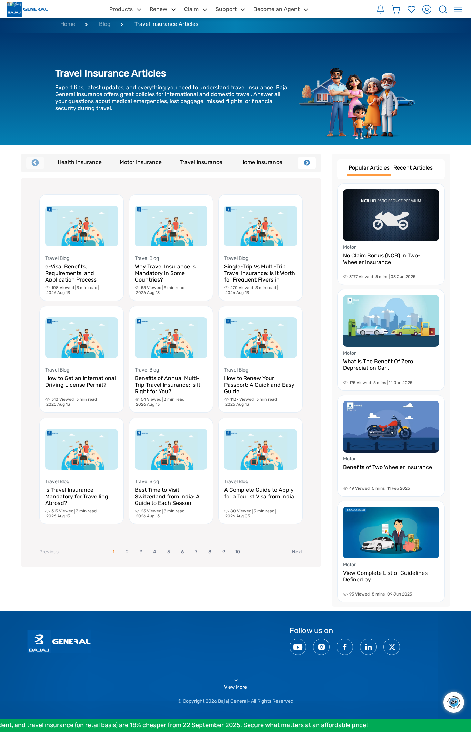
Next (307, 163)
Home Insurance (261, 162)
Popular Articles (369, 167)
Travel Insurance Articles (166, 24)
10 (237, 552)
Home (67, 24)
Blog (105, 24)
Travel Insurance (201, 162)
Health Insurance (80, 162)
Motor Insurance (141, 162)
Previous (35, 163)
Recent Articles (413, 167)
